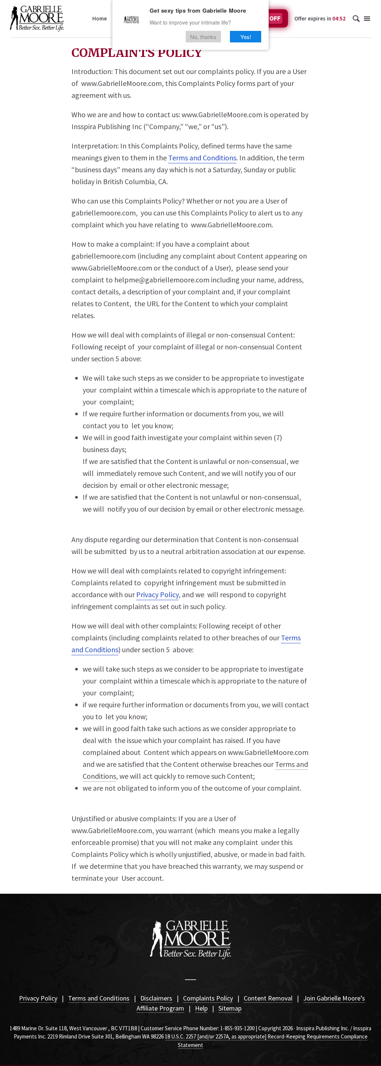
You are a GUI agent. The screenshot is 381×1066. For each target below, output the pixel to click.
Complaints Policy (208, 998)
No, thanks (203, 37)
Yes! (245, 37)
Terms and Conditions (98, 998)
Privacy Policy (38, 998)
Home (99, 18)
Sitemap (229, 1008)
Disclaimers (156, 998)
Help (201, 1008)
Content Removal (268, 998)
